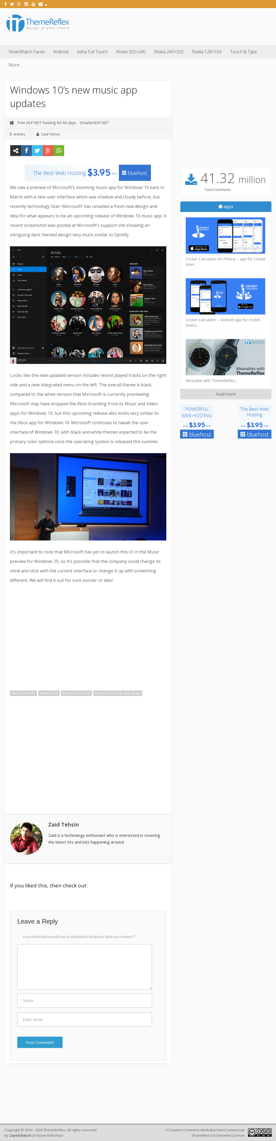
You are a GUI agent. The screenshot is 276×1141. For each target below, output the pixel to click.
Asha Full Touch (92, 52)
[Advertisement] (173, 26)
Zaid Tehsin (50, 134)
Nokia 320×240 (131, 52)
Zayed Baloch (20, 1135)
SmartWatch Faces (27, 52)
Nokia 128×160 (207, 52)
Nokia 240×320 (169, 52)
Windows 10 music (76, 693)
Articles (19, 134)
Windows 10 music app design (118, 693)
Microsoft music (23, 693)
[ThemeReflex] (37, 32)
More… (15, 65)
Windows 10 (49, 693)
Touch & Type (243, 52)
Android (60, 52)
